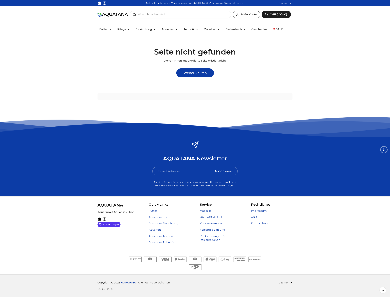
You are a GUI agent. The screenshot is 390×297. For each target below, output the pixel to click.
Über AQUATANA (211, 217)
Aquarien (155, 229)
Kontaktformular (211, 223)
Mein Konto (249, 14)
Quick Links (105, 288)
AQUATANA (128, 282)
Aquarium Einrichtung (163, 223)
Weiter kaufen (195, 73)
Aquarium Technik (161, 236)
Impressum (259, 210)
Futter (153, 210)
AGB (254, 217)
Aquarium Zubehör (161, 242)
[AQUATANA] (113, 14)
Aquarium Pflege (160, 217)
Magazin (205, 210)
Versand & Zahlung (212, 229)
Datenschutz (259, 223)
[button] (276, 14)
